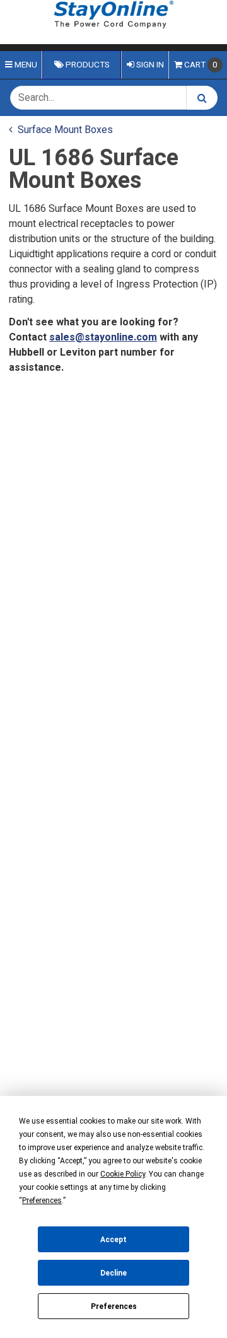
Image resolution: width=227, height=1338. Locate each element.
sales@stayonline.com (103, 337)
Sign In (149, 65)
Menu (25, 65)
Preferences (114, 1306)
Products (87, 65)
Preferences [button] (42, 1200)
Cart (201, 65)
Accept (113, 1239)
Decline (113, 1273)
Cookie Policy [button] (122, 1174)
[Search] (202, 98)
